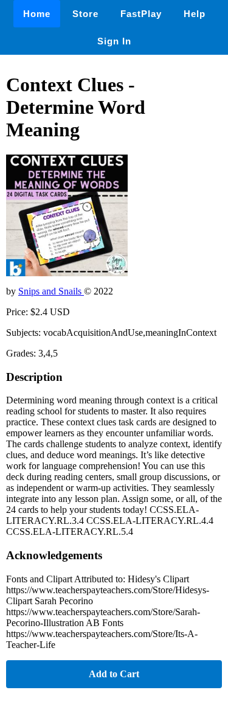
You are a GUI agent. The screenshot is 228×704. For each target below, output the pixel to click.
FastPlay (141, 14)
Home (36, 14)
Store (85, 14)
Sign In (114, 41)
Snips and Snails (51, 291)
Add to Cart (114, 674)
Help (195, 14)
